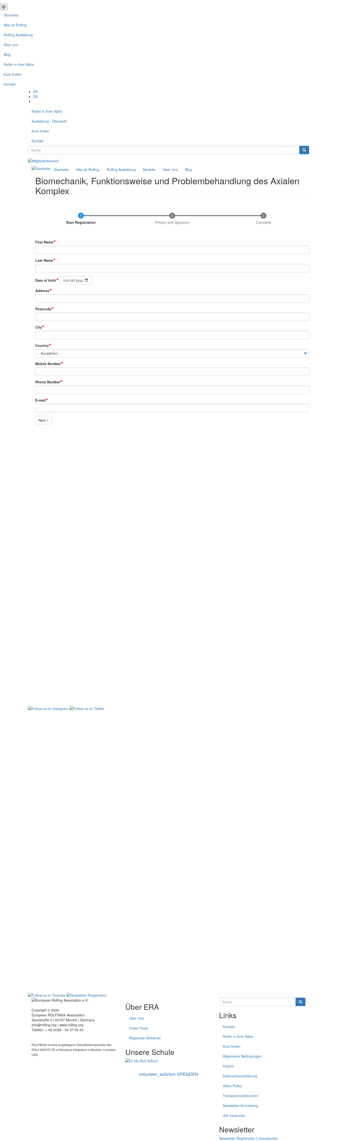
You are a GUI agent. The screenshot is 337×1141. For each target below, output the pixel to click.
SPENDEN (168, 1074)
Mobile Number (48, 363)
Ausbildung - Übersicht (49, 121)
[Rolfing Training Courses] (168, 1060)
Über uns (11, 44)
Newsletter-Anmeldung (240, 1105)
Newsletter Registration (237, 1138)
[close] (3, 7)
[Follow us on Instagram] (48, 708)
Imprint (228, 1066)
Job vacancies (234, 1115)
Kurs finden (12, 74)
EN (35, 91)
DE (35, 96)
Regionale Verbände (145, 1037)
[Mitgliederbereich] (43, 160)
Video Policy (232, 1085)
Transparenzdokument (240, 1095)
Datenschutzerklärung (240, 1075)
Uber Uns (170, 169)
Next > (43, 420)
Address (42, 290)
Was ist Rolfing (15, 24)
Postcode (43, 308)
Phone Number (47, 381)
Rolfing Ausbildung (18, 34)
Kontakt (10, 84)
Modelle (149, 169)
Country (42, 345)
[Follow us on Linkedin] (168, 851)
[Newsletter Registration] (86, 994)
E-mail (40, 400)
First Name (44, 242)
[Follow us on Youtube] (46, 994)
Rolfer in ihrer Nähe (19, 64)
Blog (7, 54)
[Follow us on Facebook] (168, 564)
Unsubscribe (268, 1138)
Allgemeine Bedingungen (242, 1056)
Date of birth (45, 280)
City (38, 327)
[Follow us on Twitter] (86, 708)
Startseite (11, 15)
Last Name (44, 260)
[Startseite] (41, 168)
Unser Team (138, 1028)
